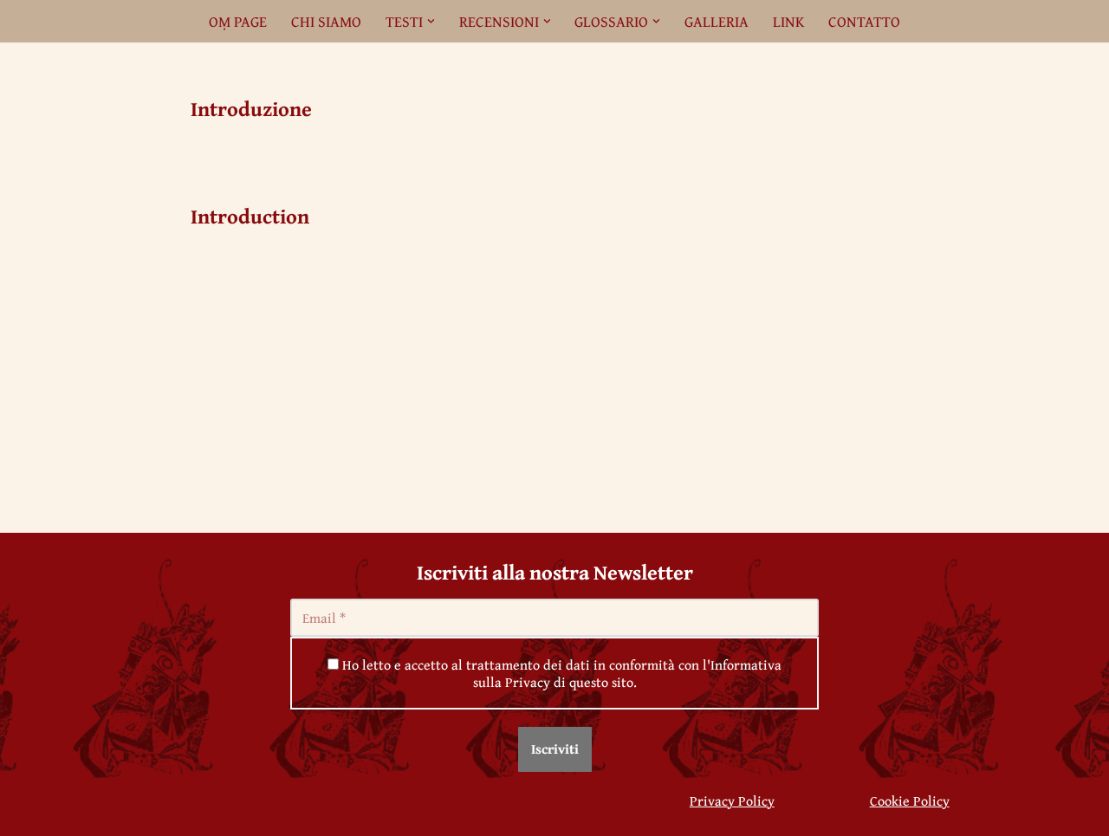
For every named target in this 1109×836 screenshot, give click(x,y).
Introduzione (251, 109)
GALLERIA (716, 21)
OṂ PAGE (238, 21)
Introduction (250, 216)
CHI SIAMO (326, 21)
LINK (788, 21)
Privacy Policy (732, 800)
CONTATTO (864, 21)
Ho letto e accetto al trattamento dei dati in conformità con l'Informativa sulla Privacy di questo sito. (560, 673)
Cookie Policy (910, 800)
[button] (431, 21)
